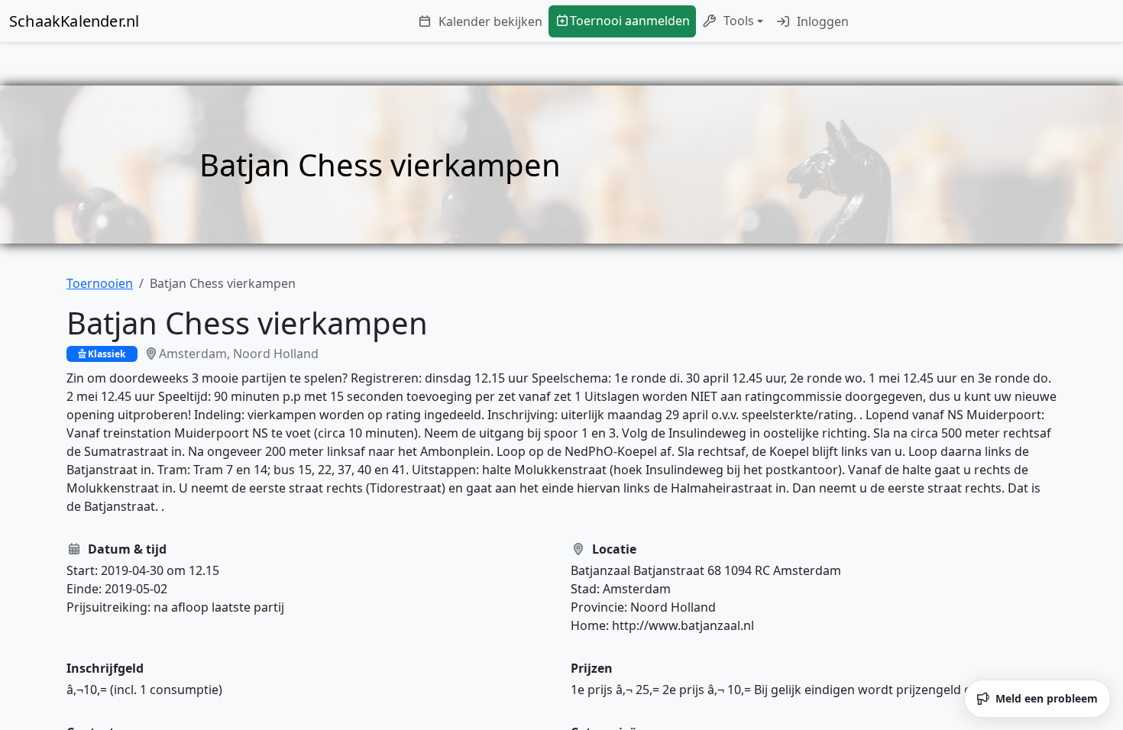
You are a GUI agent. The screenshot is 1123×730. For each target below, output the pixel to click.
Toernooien (99, 283)
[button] (732, 21)
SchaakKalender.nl (74, 21)
